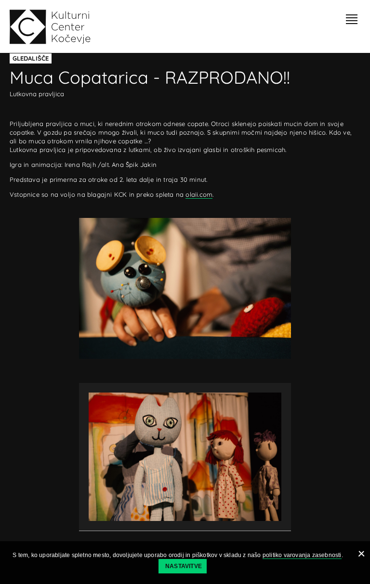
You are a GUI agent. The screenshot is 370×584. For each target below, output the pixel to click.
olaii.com (198, 194)
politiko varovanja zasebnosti (302, 555)
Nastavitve (183, 566)
